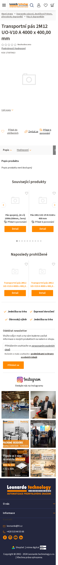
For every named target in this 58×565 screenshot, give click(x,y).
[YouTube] (16, 537)
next (54, 205)
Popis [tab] (6, 150)
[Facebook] (5, 537)
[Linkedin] (21, 537)
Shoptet (20, 547)
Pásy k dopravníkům (35, 16)
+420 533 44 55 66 (15, 531)
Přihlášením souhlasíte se (30, 347)
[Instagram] (10, 537)
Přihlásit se (13, 365)
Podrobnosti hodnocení (13, 48)
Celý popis (6, 110)
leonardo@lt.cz (14, 526)
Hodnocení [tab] (23, 150)
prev (3, 205)
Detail (15, 229)
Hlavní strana (7, 13)
